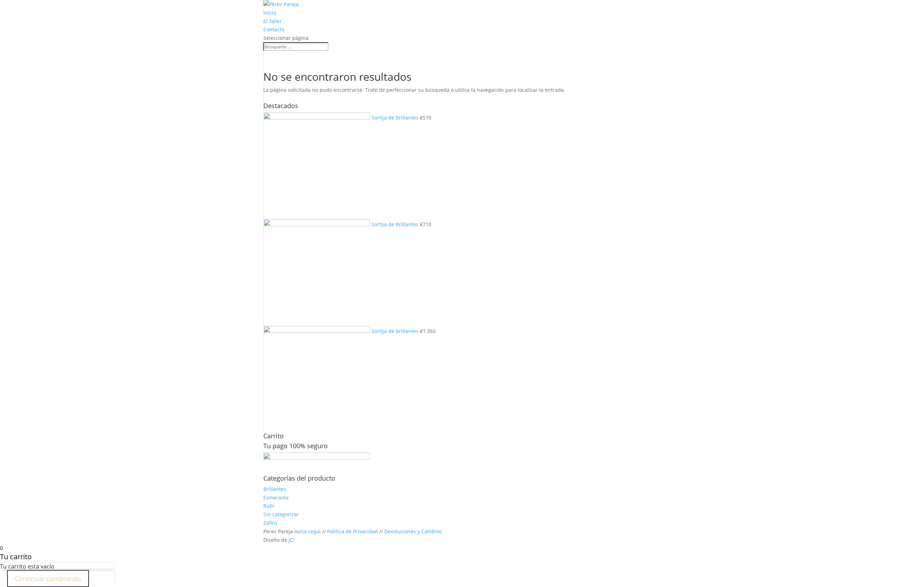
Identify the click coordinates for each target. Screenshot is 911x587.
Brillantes (274, 489)
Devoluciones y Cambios (413, 531)
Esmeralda (276, 497)
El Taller (272, 21)
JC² (292, 539)
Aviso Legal (307, 531)
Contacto (273, 29)
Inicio (269, 12)
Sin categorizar (281, 514)
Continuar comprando (48, 578)
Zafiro (270, 522)
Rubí (268, 505)
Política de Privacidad (352, 531)
